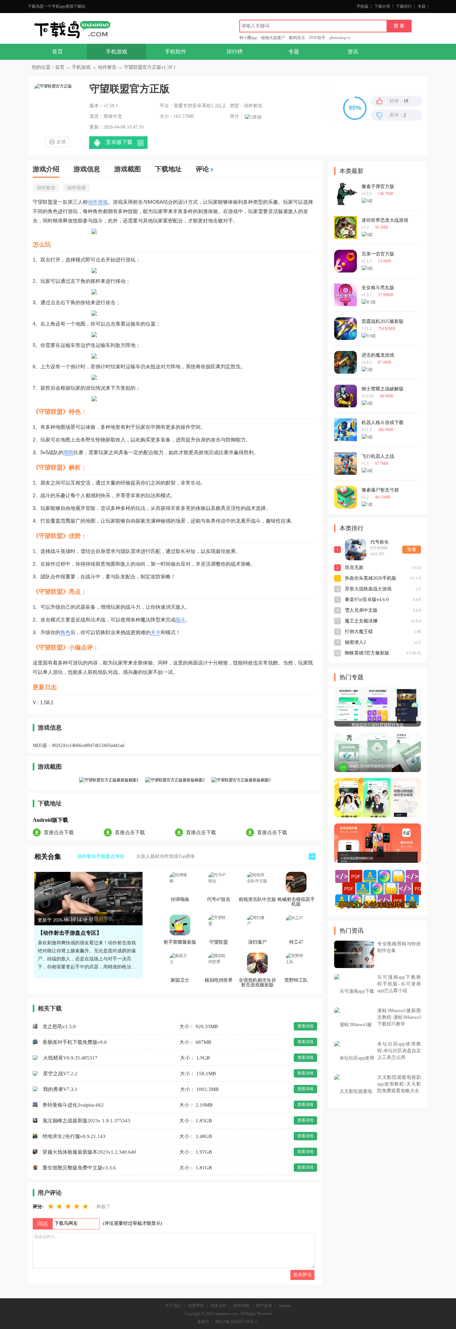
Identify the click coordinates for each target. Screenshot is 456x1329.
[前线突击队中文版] (257, 882)
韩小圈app (248, 37)
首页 (57, 51)
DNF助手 (317, 37)
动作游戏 (76, 187)
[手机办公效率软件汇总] (377, 888)
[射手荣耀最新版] (180, 925)
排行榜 (235, 51)
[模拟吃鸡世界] (218, 963)
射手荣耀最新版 (180, 942)
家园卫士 (180, 980)
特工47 (296, 942)
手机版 (363, 6)
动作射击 (107, 67)
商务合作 (219, 1305)
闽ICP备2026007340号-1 (236, 1321)
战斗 (181, 619)
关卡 (156, 632)
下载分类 (382, 6)
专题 (422, 6)
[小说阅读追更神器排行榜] (377, 843)
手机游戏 (116, 51)
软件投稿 (241, 1305)
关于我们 (173, 1305)
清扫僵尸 (257, 942)
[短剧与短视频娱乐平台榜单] (377, 797)
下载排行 (404, 6)
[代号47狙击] (218, 882)
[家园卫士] (180, 963)
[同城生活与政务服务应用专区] (377, 752)
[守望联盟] (218, 925)
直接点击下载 (59, 832)
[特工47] (296, 925)
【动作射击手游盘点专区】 (70, 933)
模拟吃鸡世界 (219, 980)
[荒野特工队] (296, 963)
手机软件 (175, 51)
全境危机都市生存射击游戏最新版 (257, 982)
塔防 (68, 452)
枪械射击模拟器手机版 (296, 902)
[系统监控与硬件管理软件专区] (377, 707)
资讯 (353, 51)
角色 (65, 632)
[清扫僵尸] (257, 925)
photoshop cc (340, 37)
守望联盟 (218, 942)
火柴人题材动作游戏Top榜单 (165, 856)
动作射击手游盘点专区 (100, 856)
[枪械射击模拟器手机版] (296, 882)
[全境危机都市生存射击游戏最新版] (257, 963)
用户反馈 (264, 1305)
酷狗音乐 (297, 37)
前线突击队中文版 (257, 899)
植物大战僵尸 (273, 37)
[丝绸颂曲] (180, 882)
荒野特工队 (296, 980)
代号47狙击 (218, 899)
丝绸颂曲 (180, 899)
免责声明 (196, 1305)
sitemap (285, 1305)
